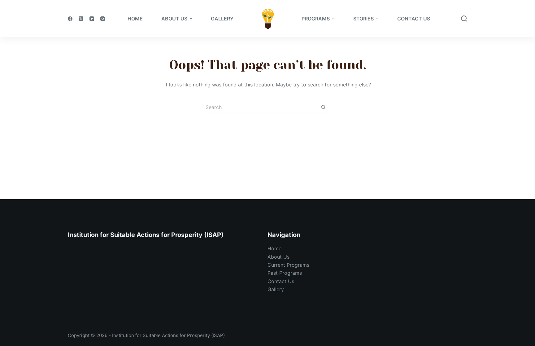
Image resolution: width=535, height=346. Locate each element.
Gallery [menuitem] (222, 18)
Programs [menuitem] (316, 18)
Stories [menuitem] (363, 18)
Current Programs (288, 265)
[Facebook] (70, 18)
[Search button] (323, 107)
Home (274, 248)
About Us (278, 257)
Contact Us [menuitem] (413, 18)
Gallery (276, 289)
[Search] (464, 18)
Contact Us (281, 281)
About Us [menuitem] (174, 18)
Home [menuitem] (135, 18)
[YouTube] (91, 18)
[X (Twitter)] (81, 18)
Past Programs (285, 273)
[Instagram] (102, 18)
